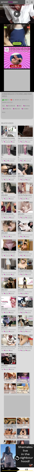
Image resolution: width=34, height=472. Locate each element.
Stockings (25, 108)
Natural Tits (7, 108)
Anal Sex (7, 179)
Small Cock (17, 108)
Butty (6, 160)
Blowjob (28, 179)
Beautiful (12, 179)
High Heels (27, 106)
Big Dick (23, 141)
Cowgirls (28, 141)
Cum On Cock (28, 255)
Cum (11, 236)
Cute (13, 274)
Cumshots (27, 236)
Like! (6, 100)
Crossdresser (11, 106)
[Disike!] (11, 100)
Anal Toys (7, 217)
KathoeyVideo (9, 2)
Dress (19, 106)
